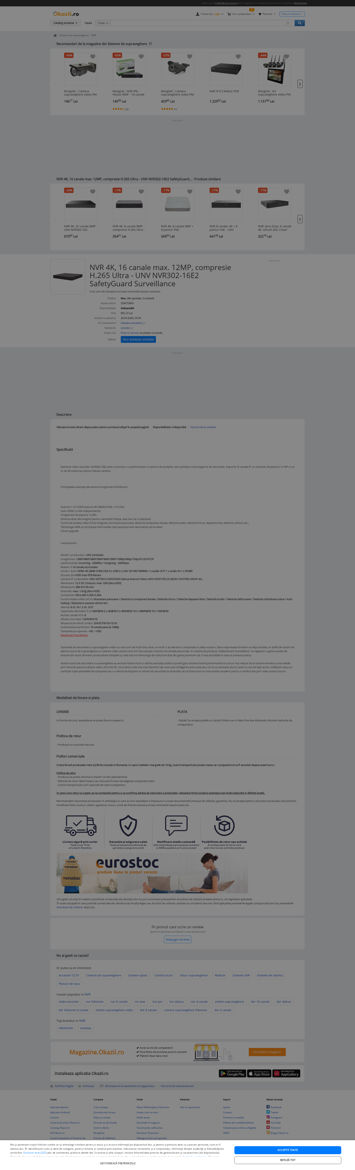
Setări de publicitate (195, 1156)
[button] (118, 1161)
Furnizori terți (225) (35, 1152)
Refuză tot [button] (287, 1160)
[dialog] (177, 1155)
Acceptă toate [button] (288, 1150)
